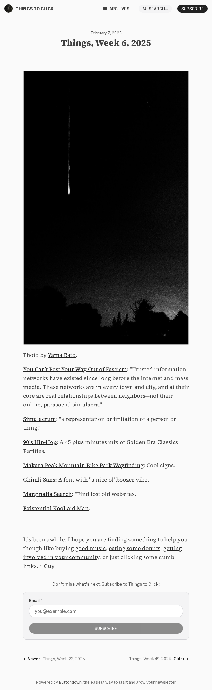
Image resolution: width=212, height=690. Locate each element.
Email (35, 600)
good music (90, 548)
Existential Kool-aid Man (56, 508)
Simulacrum (39, 419)
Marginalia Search (47, 494)
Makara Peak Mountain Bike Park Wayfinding (83, 465)
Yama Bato (62, 355)
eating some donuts (134, 548)
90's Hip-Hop (40, 442)
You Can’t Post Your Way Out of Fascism (75, 369)
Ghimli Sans (39, 479)
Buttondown (70, 682)
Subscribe (192, 8)
